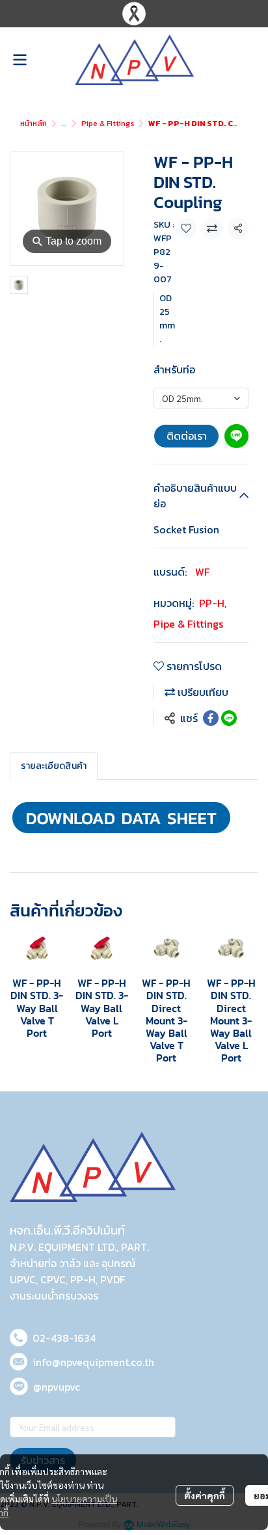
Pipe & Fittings (107, 123)
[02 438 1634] (18, 1335)
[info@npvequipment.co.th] (18, 1359)
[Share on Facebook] (211, 718)
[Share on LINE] (229, 718)
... (64, 123)
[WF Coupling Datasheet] (121, 816)
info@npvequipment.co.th (93, 1362)
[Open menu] (20, 60)
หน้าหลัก (33, 123)
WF (202, 572)
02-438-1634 (64, 1338)
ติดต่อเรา (187, 436)
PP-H (212, 603)
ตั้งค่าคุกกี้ (204, 1495)
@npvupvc (56, 1387)
